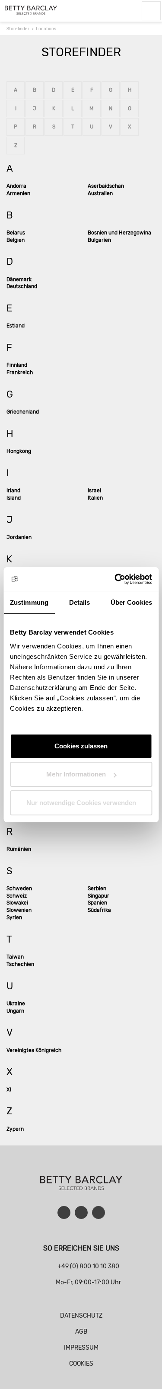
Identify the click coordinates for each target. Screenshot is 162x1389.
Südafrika (99, 910)
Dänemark (19, 279)
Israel (94, 491)
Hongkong (18, 451)
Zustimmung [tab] (29, 602)
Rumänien (18, 849)
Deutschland (21, 286)
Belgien (15, 240)
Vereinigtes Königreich (33, 1050)
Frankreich (19, 372)
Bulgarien (99, 240)
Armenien (18, 193)
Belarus (15, 233)
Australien (100, 193)
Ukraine (15, 1004)
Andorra (16, 186)
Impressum (81, 1347)
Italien (95, 498)
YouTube (81, 1212)
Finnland (16, 365)
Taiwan (15, 957)
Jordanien (19, 537)
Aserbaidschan (106, 186)
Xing (98, 1212)
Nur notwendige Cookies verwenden (81, 802)
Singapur (98, 896)
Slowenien (19, 910)
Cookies (81, 1363)
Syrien (14, 917)
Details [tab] (79, 602)
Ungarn (15, 1011)
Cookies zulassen (81, 746)
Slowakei (17, 903)
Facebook (63, 1212)
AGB (81, 1331)
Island (13, 498)
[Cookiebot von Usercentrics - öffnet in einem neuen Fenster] (115, 579)
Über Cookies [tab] (131, 602)
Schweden (19, 888)
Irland (13, 491)
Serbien (97, 888)
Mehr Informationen (76, 774)
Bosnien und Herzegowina (119, 233)
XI (8, 1090)
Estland (15, 326)
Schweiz (16, 896)
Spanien (97, 903)
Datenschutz (81, 1315)
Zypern (15, 1129)
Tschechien (20, 964)
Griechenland (22, 412)
